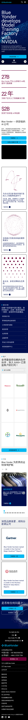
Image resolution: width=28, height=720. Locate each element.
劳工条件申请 (5, 694)
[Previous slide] (2, 61)
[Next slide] (25, 61)
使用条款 (4, 680)
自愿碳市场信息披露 (7, 709)
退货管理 (5, 329)
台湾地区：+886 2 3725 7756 (12, 655)
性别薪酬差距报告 (6, 697)
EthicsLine (4, 689)
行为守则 (4, 686)
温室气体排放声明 (6, 706)
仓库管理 (5, 333)
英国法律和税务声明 (7, 700)
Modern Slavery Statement (8, 692)
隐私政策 (4, 677)
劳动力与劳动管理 (8, 342)
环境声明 (4, 703)
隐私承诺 (4, 674)
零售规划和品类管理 (9, 321)
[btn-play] (14, 152)
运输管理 (5, 338)
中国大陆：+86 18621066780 (12, 652)
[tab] (12, 62)
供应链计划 (6, 316)
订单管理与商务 (7, 325)
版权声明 (4, 683)
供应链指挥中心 (7, 346)
